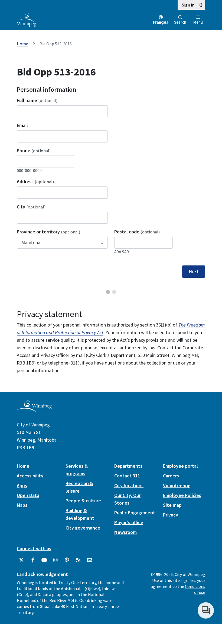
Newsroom (125, 532)
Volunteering (177, 485)
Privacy (170, 515)
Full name (37, 100)
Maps (22, 505)
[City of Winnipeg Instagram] (55, 560)
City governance (83, 528)
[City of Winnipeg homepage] (34, 410)
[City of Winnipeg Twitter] (21, 560)
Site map (172, 505)
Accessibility (30, 476)
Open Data (28, 495)
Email (22, 125)
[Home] (26, 19)
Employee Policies (182, 495)
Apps (22, 485)
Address (35, 181)
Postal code (137, 232)
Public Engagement (134, 512)
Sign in (188, 5)
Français (160, 22)
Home (22, 43)
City (31, 207)
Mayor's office (128, 522)
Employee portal (180, 466)
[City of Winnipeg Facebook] (32, 560)
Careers (171, 476)
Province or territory (48, 232)
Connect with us (34, 548)
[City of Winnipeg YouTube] (44, 560)
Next (193, 271)
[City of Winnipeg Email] (89, 560)
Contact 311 (127, 476)
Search (180, 22)
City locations (128, 485)
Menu (198, 22)
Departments (128, 466)
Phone (34, 150)
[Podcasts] (66, 560)
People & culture (83, 501)
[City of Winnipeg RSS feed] (78, 560)
